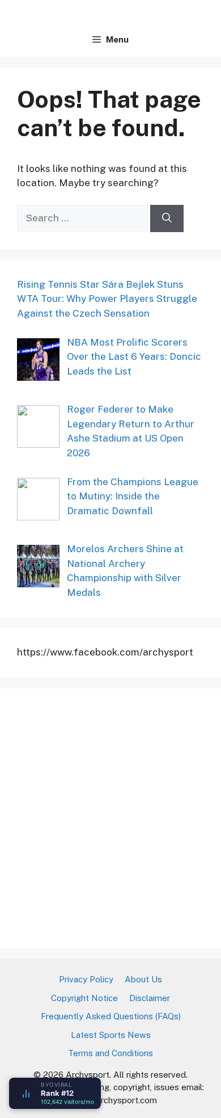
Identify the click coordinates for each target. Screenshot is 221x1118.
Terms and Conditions (110, 1053)
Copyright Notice (84, 998)
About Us (143, 979)
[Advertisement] (110, 816)
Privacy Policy (86, 979)
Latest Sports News (111, 1035)
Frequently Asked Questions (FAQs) (111, 1016)
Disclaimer (149, 998)
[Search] (167, 218)
